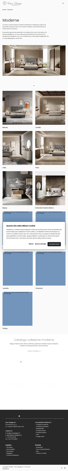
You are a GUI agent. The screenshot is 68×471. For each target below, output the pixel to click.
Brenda (5, 127)
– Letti (37, 434)
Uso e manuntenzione (43, 449)
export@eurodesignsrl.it (14, 435)
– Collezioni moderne (41, 424)
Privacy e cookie (41, 453)
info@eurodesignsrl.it (13, 433)
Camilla (38, 127)
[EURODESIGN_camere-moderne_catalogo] (34, 361)
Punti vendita (11, 449)
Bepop (4, 208)
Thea (37, 168)
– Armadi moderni (40, 432)
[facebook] (62, 468)
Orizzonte (39, 288)
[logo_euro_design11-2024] (12, 2)
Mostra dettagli (40, 244)
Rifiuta (31, 244)
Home (4, 9)
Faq (37, 451)
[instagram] (65, 468)
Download (39, 447)
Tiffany (4, 328)
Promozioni (10, 451)
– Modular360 (39, 428)
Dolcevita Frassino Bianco (44, 208)
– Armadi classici (40, 430)
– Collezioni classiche (42, 426)
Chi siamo (10, 447)
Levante (6, 288)
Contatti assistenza (13, 455)
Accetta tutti (54, 244)
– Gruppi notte (39, 436)
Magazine (10, 453)
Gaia (4, 168)
